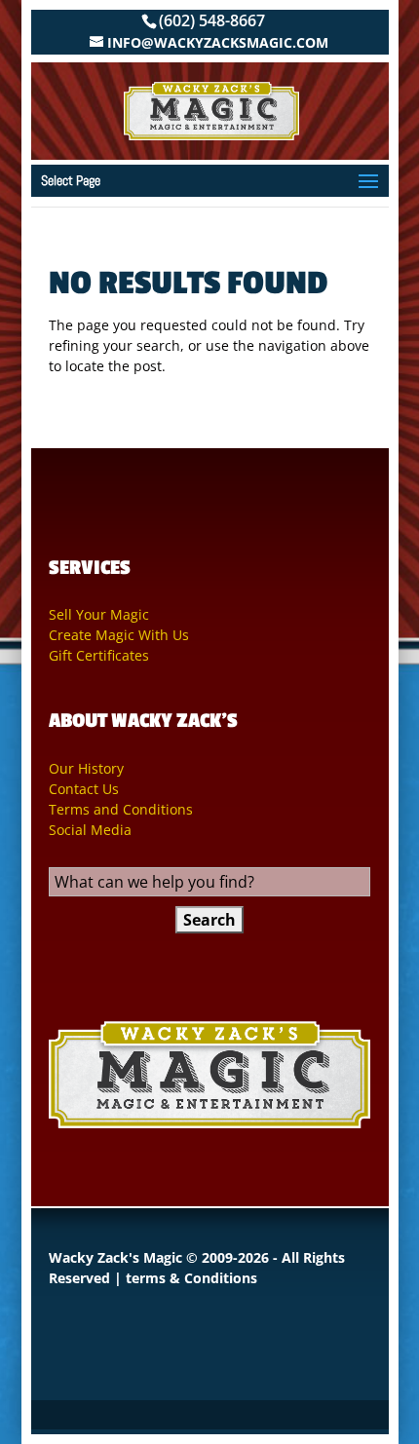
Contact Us (84, 788)
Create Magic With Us (119, 635)
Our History (86, 768)
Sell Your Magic (99, 614)
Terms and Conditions (121, 809)
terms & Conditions (191, 1278)
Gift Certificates (99, 655)
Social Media (90, 829)
